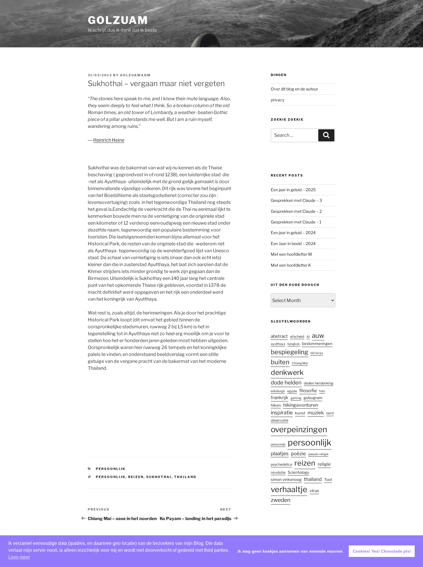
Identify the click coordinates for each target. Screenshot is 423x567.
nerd (330, 413)
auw (318, 335)
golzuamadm (135, 75)
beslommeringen (317, 343)
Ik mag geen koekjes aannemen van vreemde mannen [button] (290, 551)
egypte (292, 391)
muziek (316, 413)
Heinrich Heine (108, 140)
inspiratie (282, 412)
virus (314, 490)
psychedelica (281, 464)
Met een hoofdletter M (291, 254)
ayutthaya (278, 344)
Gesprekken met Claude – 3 (296, 200)
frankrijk (279, 397)
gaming (296, 398)
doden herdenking (318, 383)
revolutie (278, 472)
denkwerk (287, 372)
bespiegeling (289, 352)
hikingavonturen (300, 405)
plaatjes (280, 453)
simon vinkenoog (286, 479)
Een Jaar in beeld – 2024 (293, 243)
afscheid (297, 336)
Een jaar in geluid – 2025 (293, 189)
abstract (279, 336)
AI (308, 337)
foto (322, 391)
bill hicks (316, 353)
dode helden (286, 382)
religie (324, 464)
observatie (279, 420)
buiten (280, 362)
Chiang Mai (300, 363)
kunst (300, 413)
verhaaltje (289, 489)
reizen (136, 477)
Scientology (298, 472)
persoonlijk (110, 469)
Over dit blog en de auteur (294, 88)
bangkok (293, 344)
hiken (276, 405)
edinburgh (278, 391)
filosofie (308, 390)
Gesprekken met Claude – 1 (296, 221)
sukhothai (159, 477)
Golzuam (118, 20)
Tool (328, 479)
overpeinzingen (299, 429)
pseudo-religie (318, 454)
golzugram (313, 397)
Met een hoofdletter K (291, 265)
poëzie (298, 453)
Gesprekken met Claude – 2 (296, 211)
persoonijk (278, 444)
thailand (185, 477)
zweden (280, 500)
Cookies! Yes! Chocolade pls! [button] (382, 551)
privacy (277, 99)
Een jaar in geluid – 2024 (293, 232)
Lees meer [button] (19, 557)
